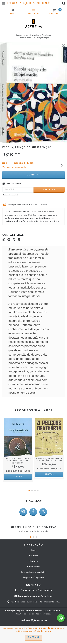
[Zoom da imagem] (63, 45)
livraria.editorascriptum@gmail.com (35, 596)
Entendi (33, 637)
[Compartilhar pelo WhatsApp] (3, 239)
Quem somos (33, 566)
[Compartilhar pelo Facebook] (8, 239)
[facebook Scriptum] (33, 512)
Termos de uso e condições (33, 572)
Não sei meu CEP (10, 195)
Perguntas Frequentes (33, 577)
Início (18, 35)
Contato (33, 561)
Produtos (33, 556)
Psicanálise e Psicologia (40, 35)
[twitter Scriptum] (43, 512)
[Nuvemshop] (33, 621)
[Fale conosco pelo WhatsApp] (61, 618)
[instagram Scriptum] (23, 512)
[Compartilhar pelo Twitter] (13, 239)
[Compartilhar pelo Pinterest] (19, 239)
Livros (25, 35)
